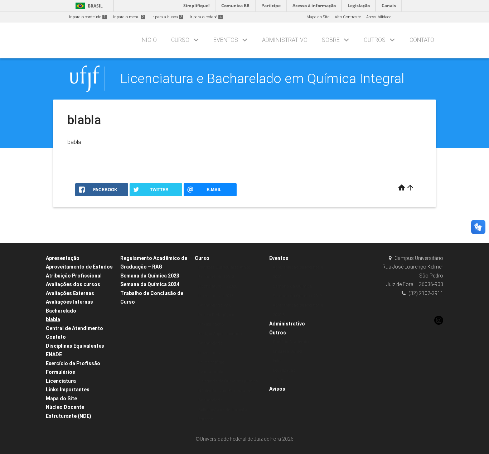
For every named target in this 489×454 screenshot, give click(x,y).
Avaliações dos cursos (73, 284)
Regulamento (210, 372)
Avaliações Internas (69, 302)
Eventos (225, 40)
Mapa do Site (317, 17)
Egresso (205, 419)
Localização (284, 370)
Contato (422, 40)
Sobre (331, 40)
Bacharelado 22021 (216, 305)
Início (148, 40)
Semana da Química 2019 (297, 296)
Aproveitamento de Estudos (79, 267)
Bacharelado (61, 311)
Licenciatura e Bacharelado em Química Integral (262, 78)
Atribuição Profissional (74, 276)
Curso (180, 40)
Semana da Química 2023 (149, 276)
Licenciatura (61, 381)
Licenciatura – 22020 (217, 286)
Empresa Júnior (287, 351)
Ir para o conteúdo (87, 17)
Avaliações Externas (70, 293)
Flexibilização (211, 324)
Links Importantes (67, 389)
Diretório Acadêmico (291, 341)
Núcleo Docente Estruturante (224, 390)
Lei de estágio (211, 362)
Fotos (277, 360)
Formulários (60, 372)
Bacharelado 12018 (216, 277)
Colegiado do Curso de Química (228, 381)
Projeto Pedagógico (216, 315)
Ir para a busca (166, 17)
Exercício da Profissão (73, 363)
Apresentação (62, 258)
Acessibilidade (378, 17)
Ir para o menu (128, 17)
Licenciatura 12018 (215, 296)
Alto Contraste (348, 17)
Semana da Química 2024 (149, 284)
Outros (375, 40)
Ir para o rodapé (206, 17)
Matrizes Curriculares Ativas (224, 267)
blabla (53, 319)
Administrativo (285, 40)
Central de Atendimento (74, 328)
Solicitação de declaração (222, 409)
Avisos (277, 389)
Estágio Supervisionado (220, 334)
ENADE (54, 354)
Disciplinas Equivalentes (75, 346)
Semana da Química (292, 286)
